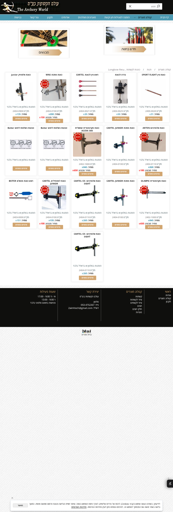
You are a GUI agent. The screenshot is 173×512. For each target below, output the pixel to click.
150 (43, 117)
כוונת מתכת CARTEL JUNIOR (120, 128)
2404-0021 (84, 111)
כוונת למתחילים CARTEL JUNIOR (54, 182)
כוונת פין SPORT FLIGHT (153, 74)
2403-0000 (18, 217)
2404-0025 (117, 111)
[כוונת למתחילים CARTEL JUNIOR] (54, 208)
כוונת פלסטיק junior (21, 74)
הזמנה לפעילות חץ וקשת (117, 17)
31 (152, 114)
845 (85, 167)
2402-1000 (84, 164)
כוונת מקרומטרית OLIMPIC (153, 181)
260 (151, 167)
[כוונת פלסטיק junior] (21, 102)
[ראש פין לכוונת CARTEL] (87, 96)
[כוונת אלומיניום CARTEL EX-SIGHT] (87, 202)
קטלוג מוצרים (145, 17)
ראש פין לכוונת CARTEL (87, 74)
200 (52, 114)
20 (86, 114)
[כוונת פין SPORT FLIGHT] (153, 102)
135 (19, 114)
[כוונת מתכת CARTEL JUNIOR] (120, 155)
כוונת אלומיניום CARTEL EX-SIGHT (87, 182)
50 (119, 114)
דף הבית (164, 17)
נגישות (17, 17)
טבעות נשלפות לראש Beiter (54, 128)
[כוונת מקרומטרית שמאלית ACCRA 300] (87, 155)
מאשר (20, 505)
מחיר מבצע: (51, 117)
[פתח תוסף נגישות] (170, 484)
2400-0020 (150, 111)
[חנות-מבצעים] (44, 43)
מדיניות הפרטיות (78, 506)
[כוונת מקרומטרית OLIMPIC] (153, 197)
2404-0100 (51, 111)
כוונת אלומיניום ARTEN (153, 128)
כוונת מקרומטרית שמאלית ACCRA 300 (87, 129)
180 (142, 170)
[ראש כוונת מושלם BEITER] (21, 208)
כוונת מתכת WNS (54, 74)
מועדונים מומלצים (87, 17)
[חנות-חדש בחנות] (129, 40)
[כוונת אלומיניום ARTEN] (153, 150)
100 (43, 223)
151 (19, 220)
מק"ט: (159, 110)
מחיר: (156, 114)
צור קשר (34, 17)
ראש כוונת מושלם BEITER (21, 181)
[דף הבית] (30, 6)
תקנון (50, 17)
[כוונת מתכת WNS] (54, 100)
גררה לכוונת (120, 74)
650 (76, 170)
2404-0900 (18, 111)
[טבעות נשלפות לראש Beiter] (54, 155)
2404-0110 (150, 164)
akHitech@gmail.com (81, 308)
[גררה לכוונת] (120, 102)
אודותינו (65, 17)
